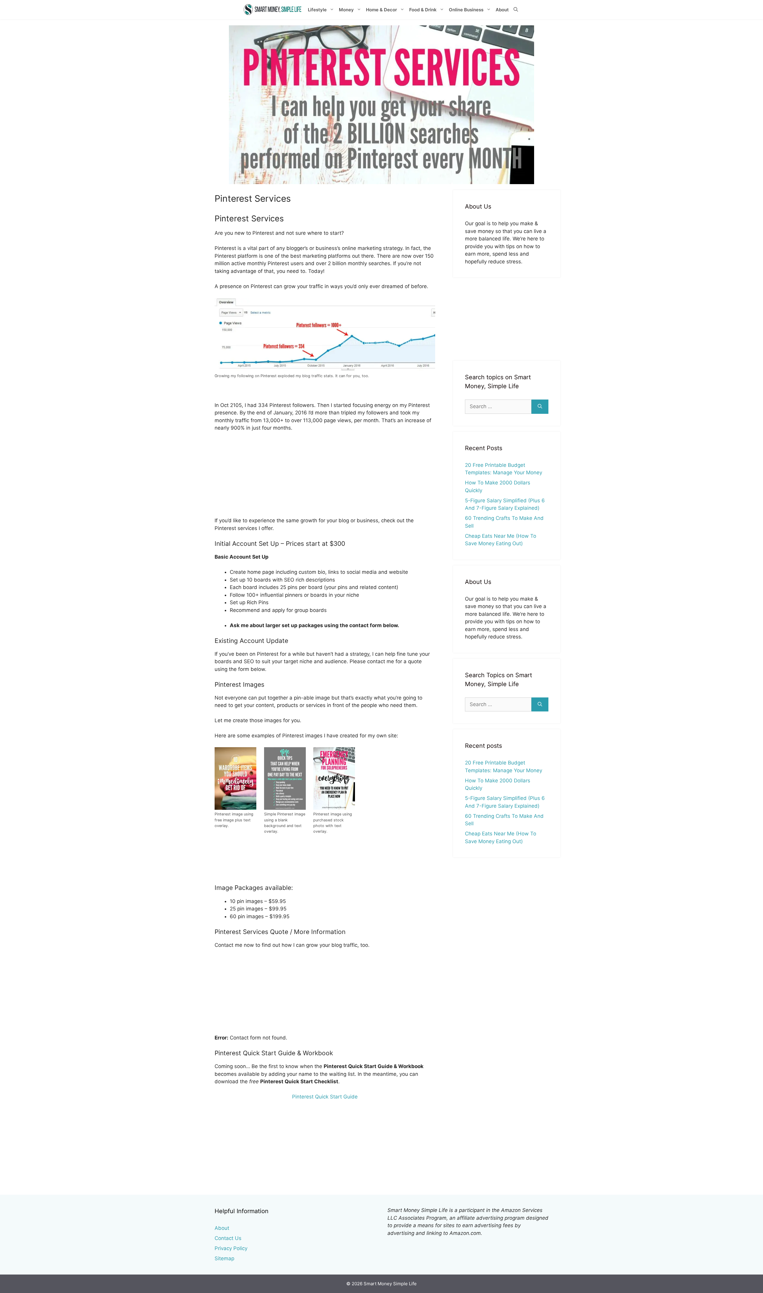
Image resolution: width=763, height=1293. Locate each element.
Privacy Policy (231, 1248)
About (502, 10)
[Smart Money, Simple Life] (273, 9)
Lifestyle (317, 10)
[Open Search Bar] (515, 10)
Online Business (466, 10)
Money (346, 10)
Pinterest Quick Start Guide (325, 1097)
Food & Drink (423, 10)
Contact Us (228, 1238)
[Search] (539, 407)
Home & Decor (381, 10)
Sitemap (224, 1258)
